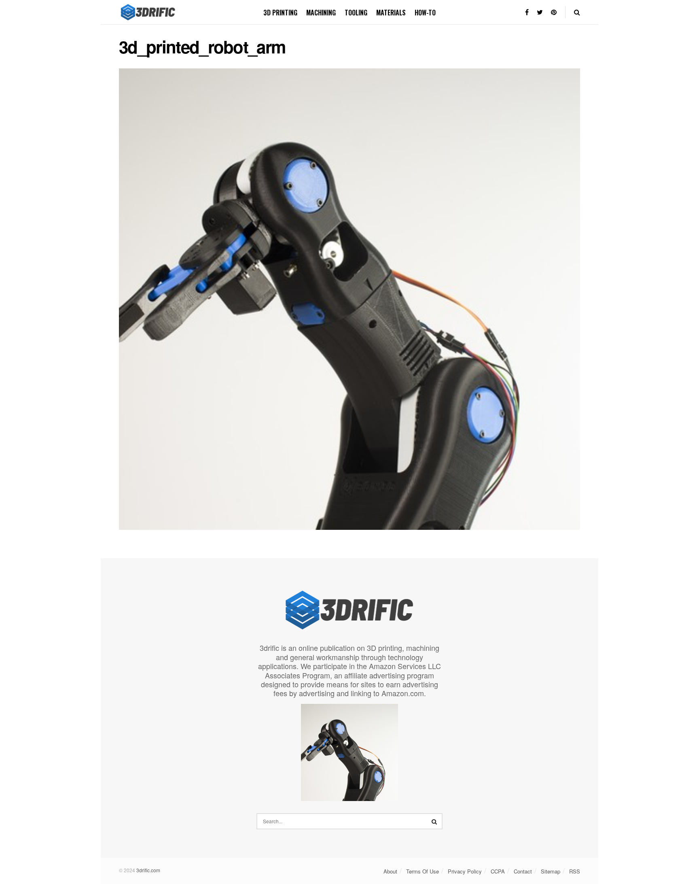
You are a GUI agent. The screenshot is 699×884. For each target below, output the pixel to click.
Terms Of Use (422, 871)
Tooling (356, 12)
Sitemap (550, 871)
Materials (391, 12)
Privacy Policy (465, 871)
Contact (523, 871)
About (390, 871)
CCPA (498, 871)
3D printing (280, 12)
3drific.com (148, 870)
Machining (321, 12)
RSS (574, 871)
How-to (425, 12)
